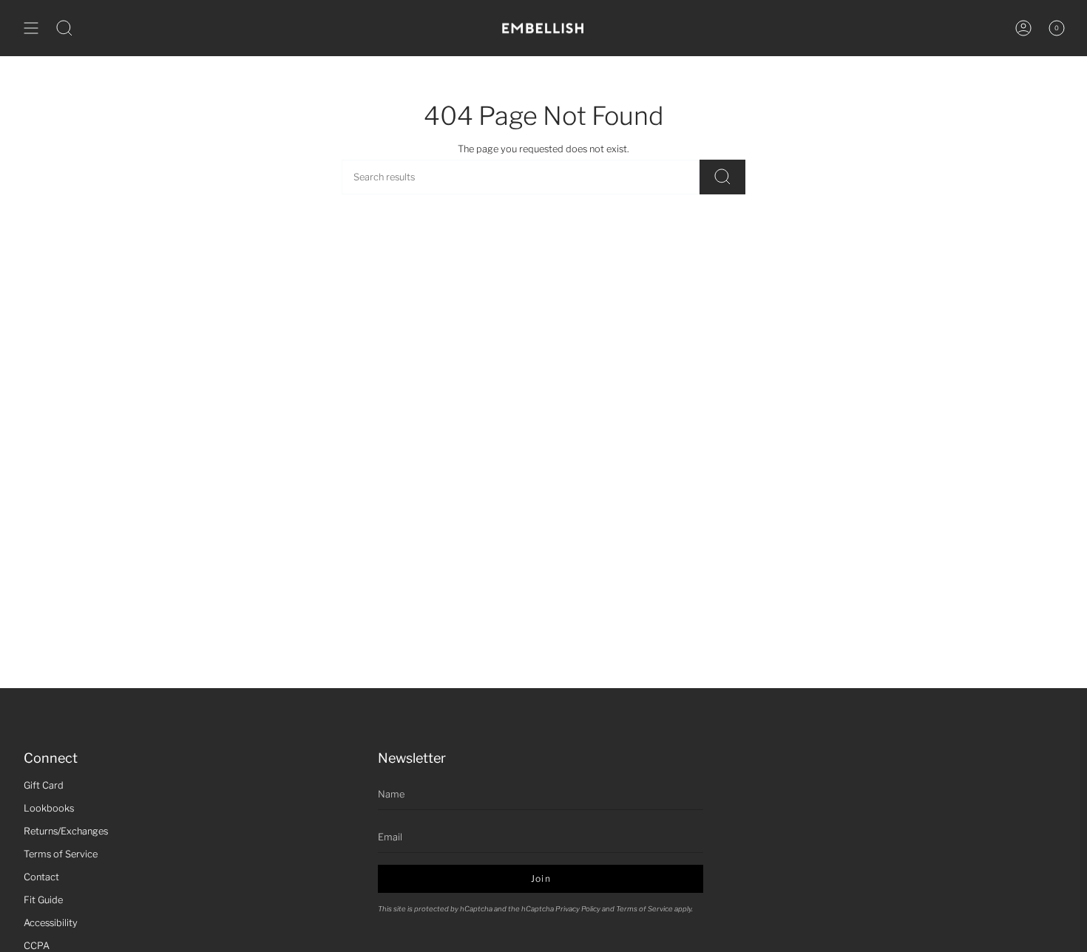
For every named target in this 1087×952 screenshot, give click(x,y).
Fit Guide (43, 899)
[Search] (722, 177)
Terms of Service (61, 854)
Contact (41, 877)
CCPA (37, 945)
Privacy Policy (577, 909)
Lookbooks (49, 808)
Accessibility (51, 922)
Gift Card (44, 785)
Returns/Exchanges (66, 831)
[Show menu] (31, 28)
